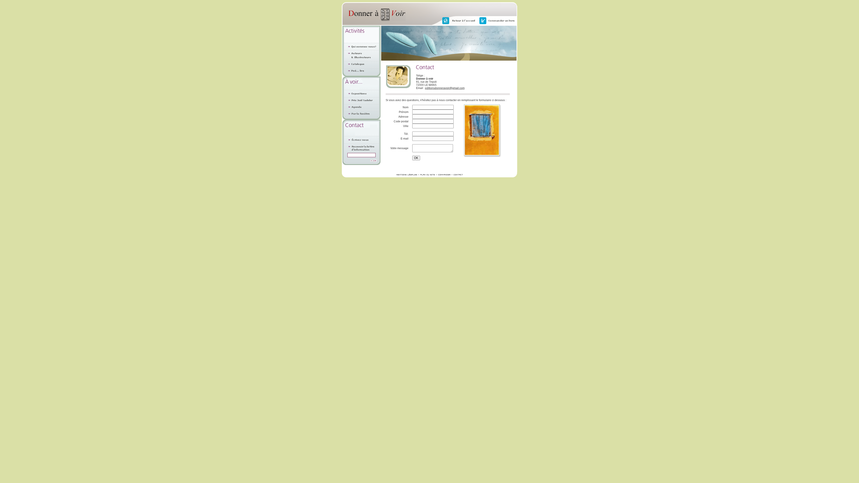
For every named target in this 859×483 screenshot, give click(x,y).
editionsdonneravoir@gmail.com (445, 88)
